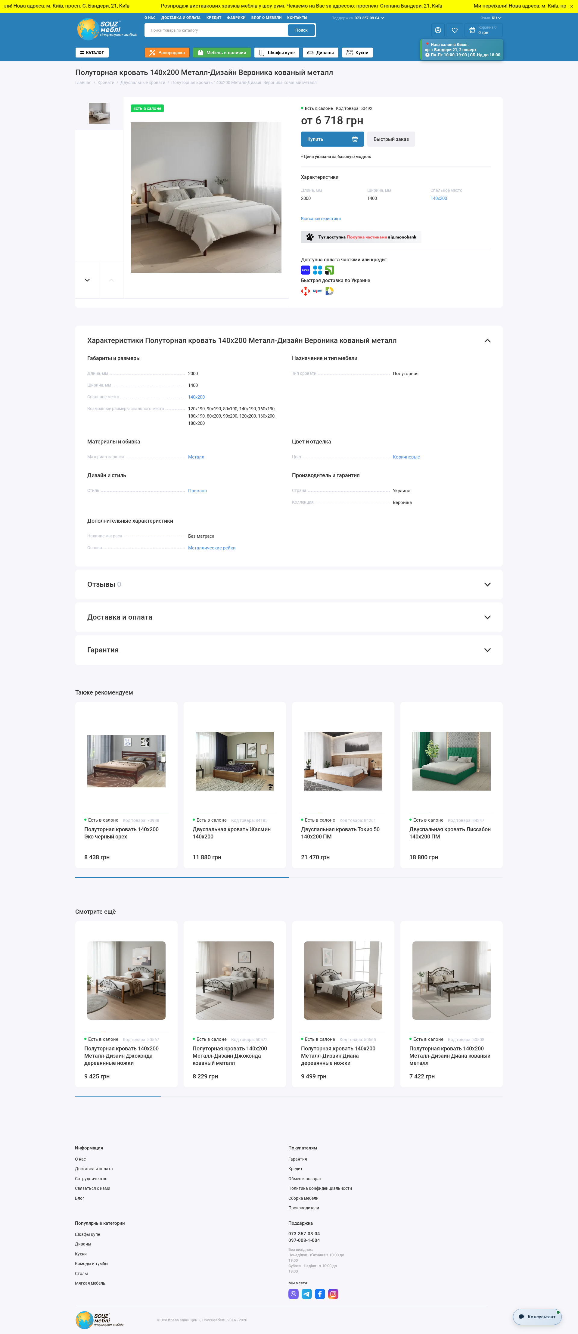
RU (488, 18)
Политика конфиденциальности (320, 1188)
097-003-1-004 (304, 1240)
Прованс (197, 490)
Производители (303, 1207)
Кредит (214, 18)
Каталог (95, 52)
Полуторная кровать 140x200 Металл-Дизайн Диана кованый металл (449, 1055)
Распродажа (171, 52)
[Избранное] (454, 30)
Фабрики (236, 18)
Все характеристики (321, 218)
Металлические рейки (212, 548)
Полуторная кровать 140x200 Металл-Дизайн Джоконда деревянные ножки (121, 1055)
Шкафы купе (281, 52)
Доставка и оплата (180, 18)
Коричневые (406, 457)
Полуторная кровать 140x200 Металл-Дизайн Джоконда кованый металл (230, 1055)
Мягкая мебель (90, 1283)
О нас (150, 18)
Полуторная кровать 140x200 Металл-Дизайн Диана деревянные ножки (338, 1055)
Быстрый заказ (391, 139)
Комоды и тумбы (91, 1263)
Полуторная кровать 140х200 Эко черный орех (121, 833)
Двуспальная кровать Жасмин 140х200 (232, 833)
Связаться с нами (92, 1188)
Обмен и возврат (305, 1178)
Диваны (325, 52)
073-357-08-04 (355, 18)
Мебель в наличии (226, 52)
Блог (79, 1198)
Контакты (297, 18)
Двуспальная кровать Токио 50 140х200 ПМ (340, 833)
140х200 (438, 198)
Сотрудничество (91, 1178)
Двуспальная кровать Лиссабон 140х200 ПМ (450, 833)
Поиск (301, 30)
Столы (81, 1273)
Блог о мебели (266, 18)
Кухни (362, 52)
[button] (87, 280)
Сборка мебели (303, 1198)
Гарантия (297, 1159)
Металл (196, 457)
